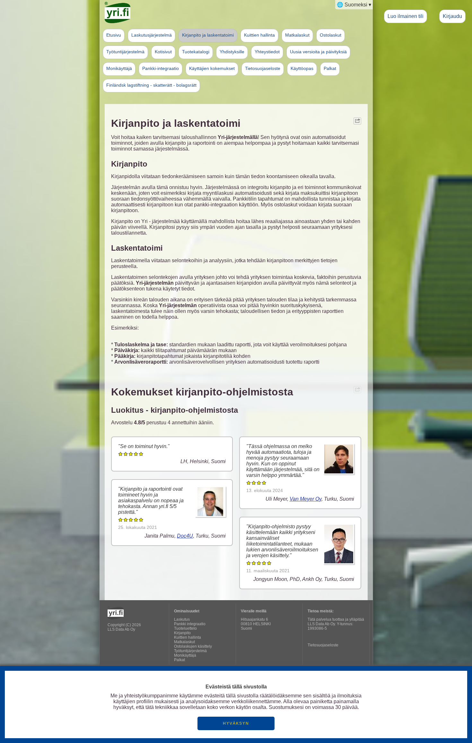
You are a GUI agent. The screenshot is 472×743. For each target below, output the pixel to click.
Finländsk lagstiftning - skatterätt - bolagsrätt (151, 85)
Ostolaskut (330, 35)
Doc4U (185, 536)
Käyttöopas (302, 68)
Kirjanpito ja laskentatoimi (208, 35)
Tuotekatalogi (195, 51)
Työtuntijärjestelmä (125, 51)
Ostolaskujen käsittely (193, 646)
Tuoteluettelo (185, 628)
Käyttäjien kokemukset (212, 68)
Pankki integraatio (189, 624)
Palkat (330, 68)
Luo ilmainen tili (406, 16)
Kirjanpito (182, 633)
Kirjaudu (452, 16)
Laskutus (182, 619)
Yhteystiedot (267, 51)
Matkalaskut (297, 35)
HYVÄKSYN (236, 723)
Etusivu (113, 35)
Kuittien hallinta (259, 35)
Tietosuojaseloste (262, 68)
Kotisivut (163, 51)
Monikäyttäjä (119, 68)
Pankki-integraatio (160, 68)
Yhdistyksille (232, 51)
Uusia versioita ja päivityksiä (318, 51)
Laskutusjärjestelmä (151, 35)
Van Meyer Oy (305, 499)
